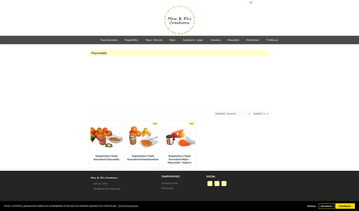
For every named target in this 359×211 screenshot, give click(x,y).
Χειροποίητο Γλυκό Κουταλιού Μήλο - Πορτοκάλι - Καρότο (179, 159)
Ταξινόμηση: (220, 114)
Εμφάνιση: (258, 114)
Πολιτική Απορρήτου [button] (128, 206)
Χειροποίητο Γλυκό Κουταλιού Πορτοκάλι (106, 157)
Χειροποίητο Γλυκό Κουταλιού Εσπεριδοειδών (143, 157)
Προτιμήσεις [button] (326, 206)
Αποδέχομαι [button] (345, 206)
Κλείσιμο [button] (311, 206)
